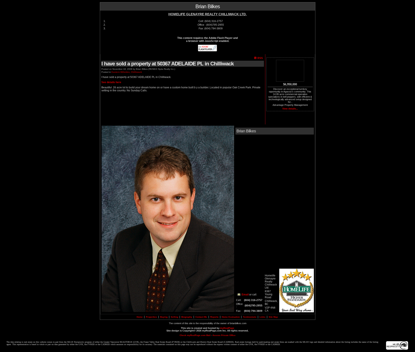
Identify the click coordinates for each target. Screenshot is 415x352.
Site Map (273, 317)
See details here (111, 82)
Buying (164, 317)
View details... (290, 108)
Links (262, 317)
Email (245, 294)
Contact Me (201, 317)
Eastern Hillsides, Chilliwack (127, 72)
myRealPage (227, 328)
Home (140, 317)
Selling (174, 317)
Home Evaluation (231, 317)
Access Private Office (224, 335)
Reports (214, 317)
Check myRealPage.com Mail (195, 335)
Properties (151, 317)
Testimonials (249, 317)
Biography (186, 317)
